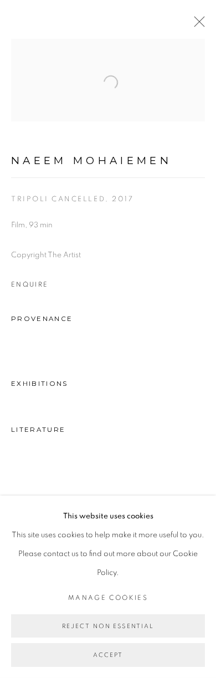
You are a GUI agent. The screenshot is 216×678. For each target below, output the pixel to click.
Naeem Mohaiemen (91, 160)
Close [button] (196, 25)
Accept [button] (108, 655)
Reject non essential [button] (108, 626)
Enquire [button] (29, 285)
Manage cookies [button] (108, 598)
